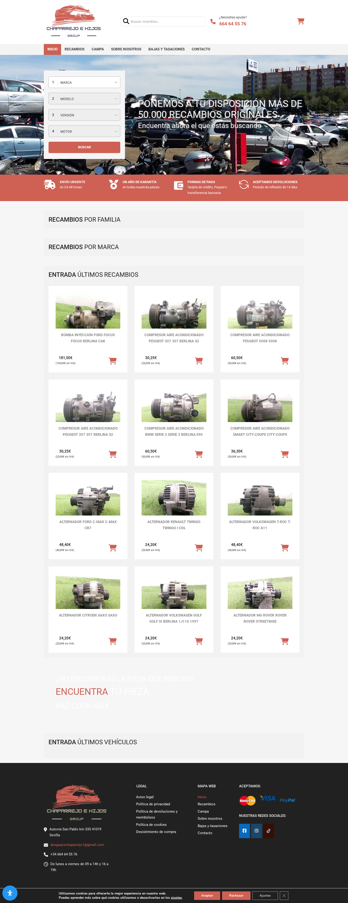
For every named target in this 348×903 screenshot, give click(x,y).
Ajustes (265, 895)
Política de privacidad (153, 804)
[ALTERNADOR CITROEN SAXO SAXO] (88, 597)
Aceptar (207, 895)
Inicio (52, 49)
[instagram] (256, 831)
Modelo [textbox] (67, 99)
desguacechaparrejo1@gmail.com (77, 845)
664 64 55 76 (232, 23)
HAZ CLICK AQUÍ (82, 706)
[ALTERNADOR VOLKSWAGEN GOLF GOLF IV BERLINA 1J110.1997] (174, 597)
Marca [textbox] (66, 82)
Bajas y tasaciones (166, 49)
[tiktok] (268, 831)
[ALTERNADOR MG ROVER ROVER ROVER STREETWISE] (260, 597)
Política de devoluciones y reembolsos (157, 814)
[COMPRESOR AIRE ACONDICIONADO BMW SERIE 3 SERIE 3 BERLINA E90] (174, 411)
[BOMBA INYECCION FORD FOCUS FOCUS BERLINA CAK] (88, 317)
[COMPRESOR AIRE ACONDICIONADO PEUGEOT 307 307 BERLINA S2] (174, 317)
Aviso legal (145, 797)
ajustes (176, 898)
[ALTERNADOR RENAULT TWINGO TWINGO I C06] (174, 504)
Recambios (75, 49)
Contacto (201, 49)
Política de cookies (151, 825)
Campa (98, 49)
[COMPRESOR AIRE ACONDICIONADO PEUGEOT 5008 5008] (260, 317)
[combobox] (84, 82)
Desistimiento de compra (156, 832)
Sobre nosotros (126, 49)
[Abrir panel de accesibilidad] (10, 893)
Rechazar (236, 895)
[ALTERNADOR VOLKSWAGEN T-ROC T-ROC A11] (260, 504)
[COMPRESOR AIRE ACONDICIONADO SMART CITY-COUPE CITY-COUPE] (260, 411)
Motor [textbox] (66, 131)
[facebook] (244, 831)
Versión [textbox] (67, 115)
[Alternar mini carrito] (300, 21)
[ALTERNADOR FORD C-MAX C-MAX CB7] (88, 504)
